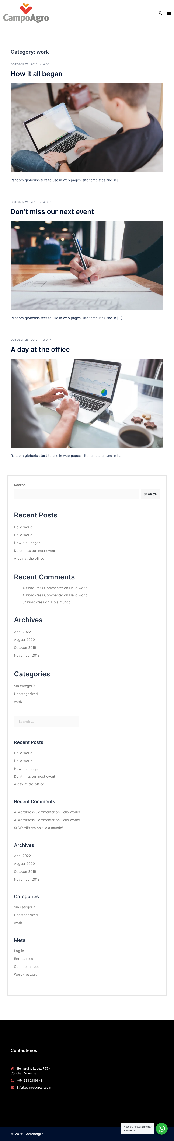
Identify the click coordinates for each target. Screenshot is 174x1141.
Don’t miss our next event (52, 211)
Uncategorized (26, 694)
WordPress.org (26, 974)
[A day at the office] (87, 403)
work (47, 64)
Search (20, 485)
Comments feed (27, 966)
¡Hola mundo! (61, 602)
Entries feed (23, 958)
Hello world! (23, 527)
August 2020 (24, 640)
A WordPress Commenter (42, 588)
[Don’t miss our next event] (87, 265)
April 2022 (22, 632)
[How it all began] (87, 127)
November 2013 (27, 655)
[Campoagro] (26, 13)
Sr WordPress (33, 602)
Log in (19, 951)
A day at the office (40, 349)
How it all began (37, 74)
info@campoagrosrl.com (34, 1087)
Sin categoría (24, 686)
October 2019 (25, 647)
